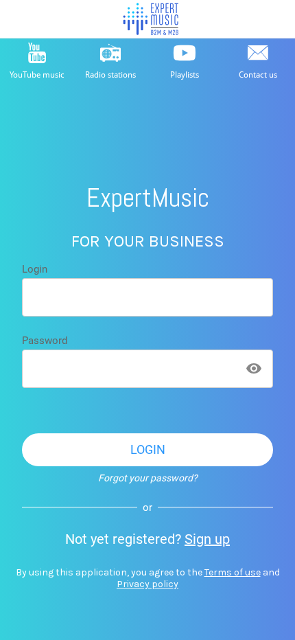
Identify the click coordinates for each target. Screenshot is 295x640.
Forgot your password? (148, 477)
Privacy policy (147, 584)
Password (44, 340)
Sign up (207, 539)
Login (34, 269)
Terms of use (232, 572)
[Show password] (254, 369)
